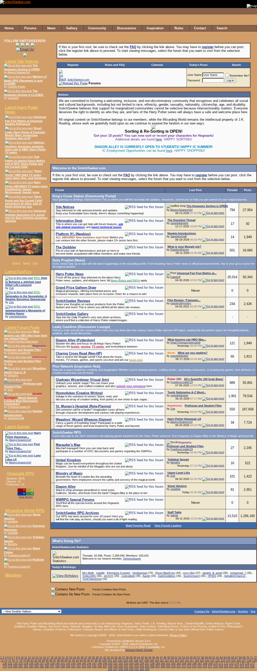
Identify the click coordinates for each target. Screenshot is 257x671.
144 (78, 663)
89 (62, 660)
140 (57, 663)
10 (22, 657)
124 (228, 660)
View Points (26, 497)
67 (236, 657)
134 (26, 663)
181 (20, 666)
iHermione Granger (118, 572)
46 (157, 657)
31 (100, 657)
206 (152, 666)
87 (54, 660)
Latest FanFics (18, 272)
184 (36, 666)
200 (120, 666)
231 (136, 669)
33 (108, 657)
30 (97, 657)
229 (126, 669)
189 (62, 666)
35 (115, 657)
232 (142, 669)
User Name (194, 74)
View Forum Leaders (167, 525)
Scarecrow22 (191, 575)
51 (176, 657)
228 (120, 669)
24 (74, 657)
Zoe (11, 287)
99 (99, 660)
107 (141, 660)
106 (136, 660)
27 (85, 657)
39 (131, 657)
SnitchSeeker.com (78, 79)
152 (120, 663)
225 (252, 666)
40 (134, 657)
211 (178, 666)
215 (199, 666)
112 (167, 660)
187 (52, 666)
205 (147, 666)
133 (20, 663)
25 (78, 657)
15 (40, 657)
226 (110, 669)
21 (63, 657)
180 (15, 666)
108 (146, 660)
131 (10, 663)
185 (41, 666)
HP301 (212, 575)
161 (168, 663)
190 (68, 666)
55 (191, 657)
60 (210, 657)
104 (125, 660)
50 (172, 657)
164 (184, 663)
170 (215, 663)
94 (81, 660)
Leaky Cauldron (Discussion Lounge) (81, 327)
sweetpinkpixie (18, 316)
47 (161, 657)
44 (149, 657)
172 (226, 663)
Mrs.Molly (88, 572)
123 (223, 660)
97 (92, 660)
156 (142, 663)
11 (25, 657)
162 (173, 663)
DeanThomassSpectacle (23, 341)
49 (168, 657)
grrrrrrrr (108, 575)
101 (109, 660)
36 (119, 657)
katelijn (100, 572)
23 (70, 657)
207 (157, 666)
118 (197, 660)
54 (187, 657)
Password (193, 80)
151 (115, 663)
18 (51, 657)
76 (13, 660)
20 (59, 657)
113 (172, 660)
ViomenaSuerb (132, 558)
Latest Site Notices (21, 61)
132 (15, 663)
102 (115, 660)
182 (26, 666)
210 (173, 666)
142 (68, 663)
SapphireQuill (16, 418)
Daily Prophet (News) (68, 260)
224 (247, 666)
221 (231, 666)
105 (130, 660)
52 (179, 657)
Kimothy (13, 544)
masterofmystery (180, 303)
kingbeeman (140, 572)
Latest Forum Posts (22, 327)
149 (105, 663)
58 (202, 657)
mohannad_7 (238, 572)
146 (89, 663)
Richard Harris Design (139, 649)
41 (138, 657)
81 (32, 660)
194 (89, 666)
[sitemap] (252, 28)
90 (66, 660)
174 (236, 663)
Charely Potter (16, 86)
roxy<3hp (189, 572)
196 (99, 666)
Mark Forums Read (138, 525)
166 (194, 663)
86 (50, 660)
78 (20, 660)
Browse (16, 263)
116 (187, 660)
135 (31, 663)
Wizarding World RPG (24, 511)
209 (168, 666)
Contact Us (202, 611)
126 (238, 660)
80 (28, 660)
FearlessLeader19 (19, 352)
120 (207, 660)
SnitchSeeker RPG (66, 432)
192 (78, 666)
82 (35, 660)
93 (77, 660)
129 (254, 660)
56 (195, 657)
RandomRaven (179, 249)
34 (112, 657)
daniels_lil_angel (212, 572)
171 (221, 663)
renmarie (13, 97)
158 (152, 663)
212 (183, 666)
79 (24, 660)
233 (147, 669)
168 (205, 663)
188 (57, 666)
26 (82, 657)
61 (213, 657)
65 (228, 657)
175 (242, 663)
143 (73, 663)
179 (10, 666)
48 (164, 657)
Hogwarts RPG (20, 473)
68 (240, 657)
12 (29, 657)
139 (52, 663)
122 (217, 660)
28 (89, 657)
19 (55, 657)
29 (93, 657)
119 (202, 660)
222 (236, 666)
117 (192, 660)
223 (241, 666)
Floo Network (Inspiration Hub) (76, 366)
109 (152, 660)
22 (67, 657)
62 (217, 657)
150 (110, 663)
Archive (243, 611)
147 (94, 663)
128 (249, 660)
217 (210, 666)
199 (115, 666)
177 (252, 663)
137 (41, 663)
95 (84, 660)
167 (200, 663)
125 (233, 660)
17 (48, 657)
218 (215, 666)
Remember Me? (239, 75)
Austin (146, 575)
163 (178, 663)
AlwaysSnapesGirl (19, 72)
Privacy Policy (178, 635)
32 (104, 657)
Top (252, 611)
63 (221, 657)
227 (115, 669)
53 (183, 657)
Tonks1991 (89, 575)
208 (163, 666)
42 (142, 657)
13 (33, 657)
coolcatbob (128, 575)
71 (251, 657)
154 (131, 663)
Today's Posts (198, 64)
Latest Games (17, 427)
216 (205, 666)
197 (105, 666)
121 (212, 660)
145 (84, 663)
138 (47, 663)
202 (131, 666)
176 (247, 663)
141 (62, 663)
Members (13, 575)
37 (123, 657)
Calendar (157, 64)
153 (126, 663)
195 (94, 666)
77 (17, 660)
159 (157, 663)
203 (136, 666)
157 (147, 663)
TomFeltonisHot (91, 578)
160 (163, 663)
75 (9, 660)
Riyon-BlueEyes (165, 572)
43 (146, 657)
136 (36, 663)
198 (110, 666)
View (35, 263)
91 (69, 660)
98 (96, 660)
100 (104, 660)
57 (198, 657)
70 (247, 657)
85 (47, 660)
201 (126, 666)
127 (244, 660)
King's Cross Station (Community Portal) (84, 196)
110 (157, 660)
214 (194, 666)
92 (73, 660)
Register (73, 64)
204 (142, 666)
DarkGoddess (166, 575)
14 (36, 657)
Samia (174, 515)
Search (26, 263)
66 (232, 657)
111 (162, 660)
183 (31, 666)
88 (58, 660)
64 (225, 657)
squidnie (13, 521)
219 (220, 666)
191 (73, 666)
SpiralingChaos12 (234, 575)
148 (99, 663)
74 (5, 660)
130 (5, 663)
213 (189, 666)
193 (84, 666)
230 (131, 669)
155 (136, 663)
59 (206, 657)
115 (182, 660)
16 (44, 657)
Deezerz (13, 375)
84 (43, 660)
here (159, 139)
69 (243, 657)
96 (88, 660)
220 (226, 666)
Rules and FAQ (115, 64)
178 (5, 666)
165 (189, 663)
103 (120, 660)
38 (127, 657)
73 (2, 660)
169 (210, 663)
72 (255, 657)
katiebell (175, 276)
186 (47, 666)
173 (231, 663)
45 (153, 657)
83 (39, 660)
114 (177, 660)
